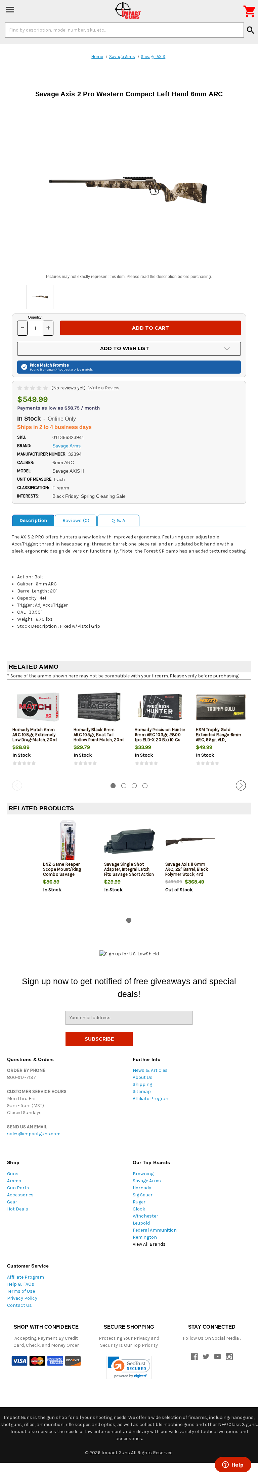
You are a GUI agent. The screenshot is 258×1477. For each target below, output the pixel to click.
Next (241, 785)
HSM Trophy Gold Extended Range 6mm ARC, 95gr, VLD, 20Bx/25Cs (219, 737)
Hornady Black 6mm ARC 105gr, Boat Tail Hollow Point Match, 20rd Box (99, 737)
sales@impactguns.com (33, 1134)
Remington (145, 1237)
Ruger (139, 1202)
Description (33, 520)
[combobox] (124, 29)
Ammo (14, 1181)
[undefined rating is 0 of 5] (33, 388)
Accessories (20, 1195)
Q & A (118, 520)
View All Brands (149, 1244)
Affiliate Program (151, 1098)
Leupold (141, 1223)
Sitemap (142, 1091)
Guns (12, 1174)
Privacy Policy (22, 1298)
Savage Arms (147, 1181)
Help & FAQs (20, 1284)
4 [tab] (144, 785)
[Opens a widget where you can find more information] (232, 1465)
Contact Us (19, 1305)
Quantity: (35, 317)
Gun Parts (18, 1188)
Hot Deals (17, 1209)
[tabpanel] (37, 731)
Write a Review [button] (103, 388)
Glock (139, 1209)
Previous (17, 785)
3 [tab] (134, 785)
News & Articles (150, 1070)
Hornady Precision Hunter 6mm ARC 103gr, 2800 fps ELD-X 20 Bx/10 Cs (160, 734)
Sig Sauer (143, 1195)
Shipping (142, 1084)
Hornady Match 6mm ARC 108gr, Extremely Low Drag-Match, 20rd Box (34, 737)
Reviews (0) (75, 520)
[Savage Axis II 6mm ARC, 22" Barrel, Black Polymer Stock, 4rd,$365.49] (190, 841)
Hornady (142, 1188)
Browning (143, 1174)
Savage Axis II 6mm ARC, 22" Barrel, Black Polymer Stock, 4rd (186, 869)
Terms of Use (21, 1291)
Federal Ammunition (155, 1230)
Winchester (145, 1216)
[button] (129, 1367)
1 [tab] (113, 785)
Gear (12, 1202)
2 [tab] (123, 785)
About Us (143, 1077)
